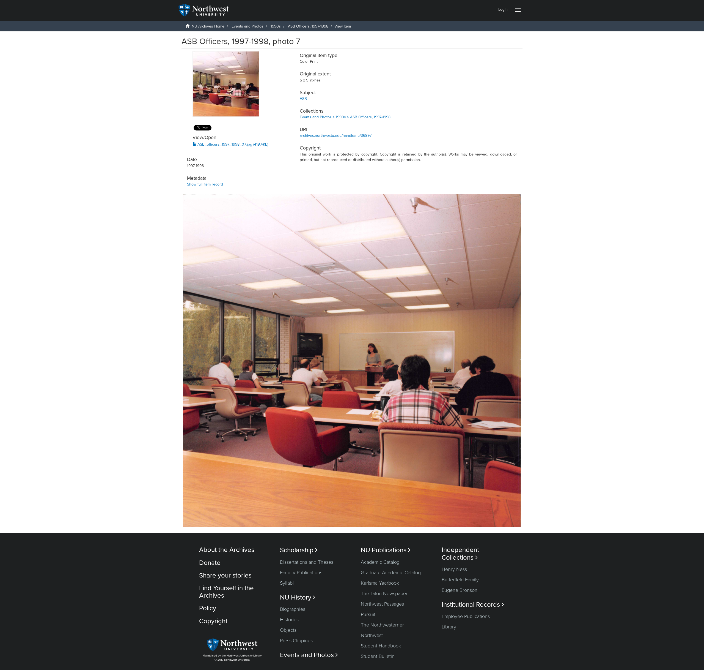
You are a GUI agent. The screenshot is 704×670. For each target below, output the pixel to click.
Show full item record (205, 184)
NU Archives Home (208, 26)
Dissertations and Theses (306, 562)
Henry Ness (454, 569)
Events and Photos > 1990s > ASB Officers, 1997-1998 (345, 117)
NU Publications (386, 550)
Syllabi (287, 583)
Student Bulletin (378, 656)
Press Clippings (296, 641)
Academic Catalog (380, 562)
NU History (297, 597)
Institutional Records (473, 605)
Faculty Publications (301, 573)
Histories (289, 620)
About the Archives (226, 550)
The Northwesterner (382, 625)
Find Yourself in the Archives (226, 591)
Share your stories (225, 575)
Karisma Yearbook (380, 583)
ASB (303, 98)
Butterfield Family (460, 580)
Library (449, 627)
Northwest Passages (382, 604)
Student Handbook (381, 646)
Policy (207, 608)
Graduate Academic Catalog (391, 573)
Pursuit (368, 614)
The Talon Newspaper (384, 593)
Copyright (213, 621)
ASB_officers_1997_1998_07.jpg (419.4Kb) (232, 144)
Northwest (372, 635)
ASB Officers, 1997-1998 (308, 26)
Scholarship (299, 550)
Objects (288, 630)
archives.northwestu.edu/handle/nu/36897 (336, 135)
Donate (210, 563)
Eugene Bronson (459, 590)
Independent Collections (460, 553)
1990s (276, 26)
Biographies (292, 609)
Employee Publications (466, 616)
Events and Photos (247, 26)
